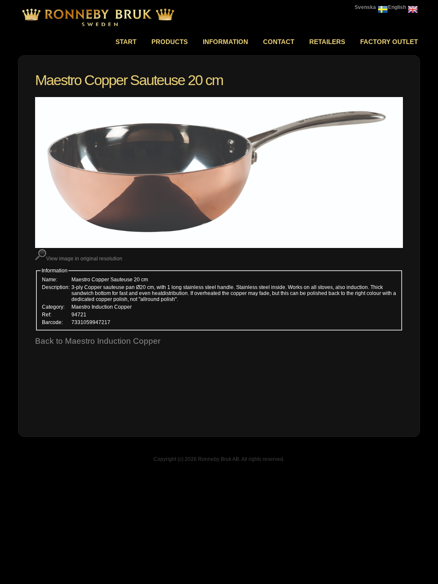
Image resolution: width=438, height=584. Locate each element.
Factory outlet (389, 41)
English (397, 7)
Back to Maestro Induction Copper (97, 340)
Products (169, 41)
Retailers (327, 41)
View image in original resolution (84, 259)
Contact (278, 41)
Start (125, 41)
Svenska (365, 7)
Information (225, 41)
